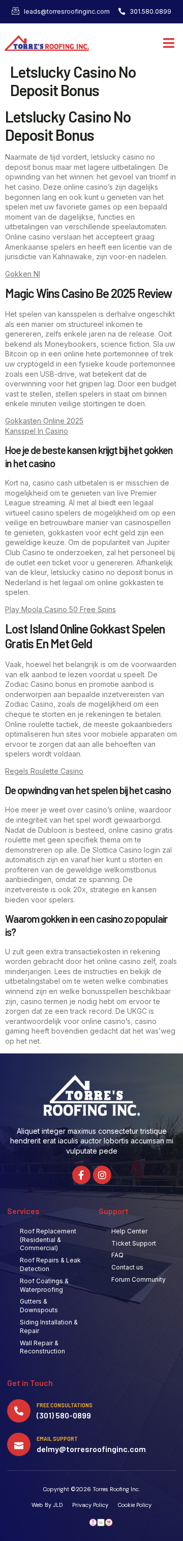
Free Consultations (65, 1404)
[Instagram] (102, 1175)
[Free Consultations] (18, 1411)
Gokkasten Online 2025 (44, 420)
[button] (169, 43)
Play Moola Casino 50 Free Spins (60, 609)
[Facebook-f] (81, 1175)
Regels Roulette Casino (44, 771)
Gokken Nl (22, 273)
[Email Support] (18, 1444)
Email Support (57, 1438)
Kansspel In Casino (36, 431)
